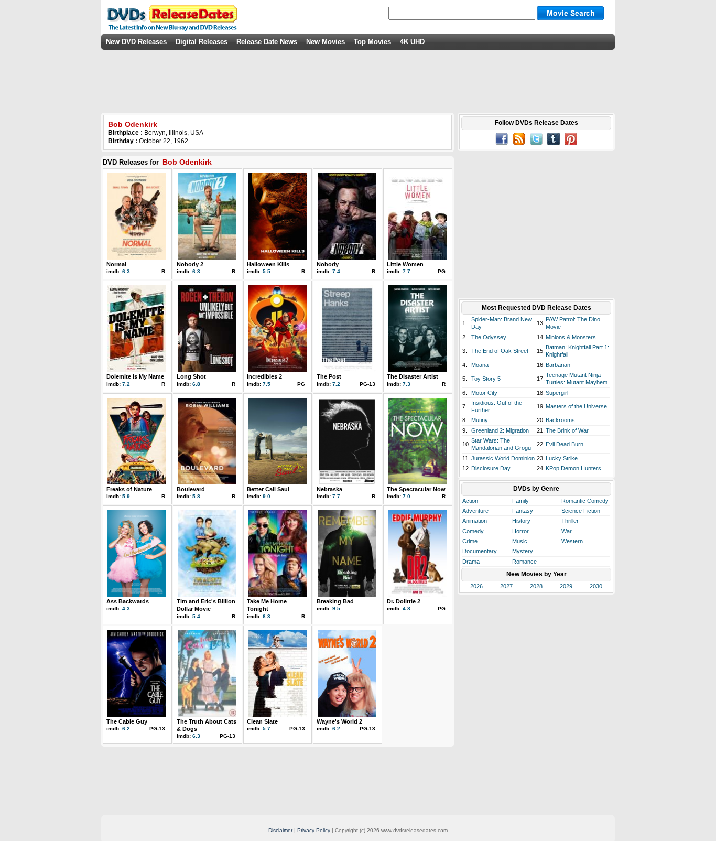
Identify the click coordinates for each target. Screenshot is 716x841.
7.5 (266, 384)
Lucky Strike (562, 458)
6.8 (196, 384)
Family (520, 501)
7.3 (406, 384)
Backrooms (560, 420)
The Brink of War (567, 430)
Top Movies (372, 42)
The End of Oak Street (499, 351)
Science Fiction (580, 511)
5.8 (196, 496)
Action (470, 501)
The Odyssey (488, 337)
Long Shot (191, 376)
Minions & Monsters (571, 337)
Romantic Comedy (585, 501)
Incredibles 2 (264, 376)
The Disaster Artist (412, 376)
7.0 (406, 496)
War (566, 531)
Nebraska (329, 489)
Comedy (473, 531)
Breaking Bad (335, 601)
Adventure (475, 511)
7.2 (126, 384)
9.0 (266, 496)
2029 (566, 586)
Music (519, 541)
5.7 (266, 728)
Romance (524, 561)
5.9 (126, 496)
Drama (471, 561)
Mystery (522, 551)
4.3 (126, 608)
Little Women (405, 264)
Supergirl (557, 393)
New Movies (325, 42)
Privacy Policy (313, 830)
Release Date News (266, 42)
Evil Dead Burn (564, 444)
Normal (116, 264)
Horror (520, 531)
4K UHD (412, 42)
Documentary (479, 551)
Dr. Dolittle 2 (403, 601)
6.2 (126, 728)
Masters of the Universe (576, 406)
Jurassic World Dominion (503, 458)
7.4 (336, 271)
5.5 (266, 271)
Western (572, 541)
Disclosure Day (491, 468)
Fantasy (522, 511)
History (521, 520)
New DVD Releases (136, 42)
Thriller (570, 520)
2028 (536, 586)
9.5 (336, 608)
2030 (596, 586)
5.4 (196, 616)
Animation (474, 520)
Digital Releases (201, 42)
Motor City (484, 393)
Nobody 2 (190, 264)
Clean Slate (262, 721)
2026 (476, 586)
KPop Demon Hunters (573, 468)
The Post (329, 376)
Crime (470, 541)
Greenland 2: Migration (500, 430)
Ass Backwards (127, 601)
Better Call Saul (268, 489)
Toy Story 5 (486, 378)
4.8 (406, 608)
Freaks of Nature (129, 489)
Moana (480, 365)
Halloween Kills (268, 264)
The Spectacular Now (416, 489)
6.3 (126, 271)
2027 (506, 586)
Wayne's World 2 (339, 721)
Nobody (328, 264)
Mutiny (479, 420)
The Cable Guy (126, 721)
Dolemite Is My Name (135, 376)
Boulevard (191, 489)
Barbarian (558, 365)
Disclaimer (280, 830)
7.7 (406, 271)
